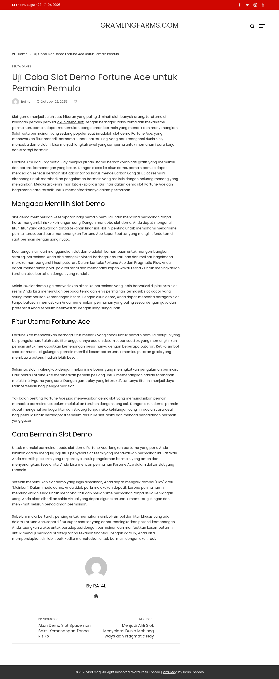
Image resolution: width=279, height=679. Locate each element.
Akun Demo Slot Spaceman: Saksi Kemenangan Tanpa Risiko (64, 628)
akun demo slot (70, 122)
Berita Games (21, 66)
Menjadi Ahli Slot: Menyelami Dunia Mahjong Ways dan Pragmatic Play (128, 628)
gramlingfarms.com (139, 25)
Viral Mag (170, 672)
